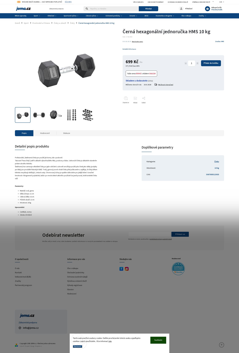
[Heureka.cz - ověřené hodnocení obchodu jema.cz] (197, 269)
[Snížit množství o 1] (186, 63)
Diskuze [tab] (66, 133)
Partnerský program (23, 285)
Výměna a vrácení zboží (201, 2)
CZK (220, 2)
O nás (17, 268)
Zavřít (216, 107)
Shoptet (27, 346)
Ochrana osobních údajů (178, 2)
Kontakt (18, 272)
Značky (18, 281)
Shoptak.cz (38, 346)
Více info (68, 2)
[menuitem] (22, 15)
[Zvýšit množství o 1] (197, 63)
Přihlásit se (180, 234)
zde (110, 341)
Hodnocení (71, 293)
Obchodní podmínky (156, 2)
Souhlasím (158, 340)
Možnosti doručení (165, 85)
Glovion (70, 289)
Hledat (148, 9)
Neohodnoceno (137, 41)
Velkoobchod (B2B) (23, 276)
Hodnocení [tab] (45, 133)
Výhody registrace (74, 285)
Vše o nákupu (138, 2)
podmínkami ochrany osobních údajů (161, 239)
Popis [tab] (24, 133)
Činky (216, 161)
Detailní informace (129, 49)
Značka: (219, 41)
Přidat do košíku (211, 63)
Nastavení (77, 346)
